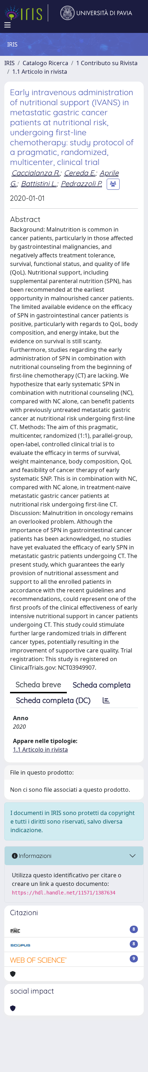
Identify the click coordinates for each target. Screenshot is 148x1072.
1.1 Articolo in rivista (39, 72)
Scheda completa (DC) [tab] (53, 700)
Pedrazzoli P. (81, 183)
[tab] (106, 700)
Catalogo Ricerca (45, 63)
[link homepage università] (96, 12)
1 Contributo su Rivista (107, 63)
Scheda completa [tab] (102, 684)
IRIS (9, 63)
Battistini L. (38, 183)
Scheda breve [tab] (38, 684)
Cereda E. (79, 172)
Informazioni (34, 855)
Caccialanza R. (35, 172)
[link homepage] (26, 12)
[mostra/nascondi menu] (7, 25)
